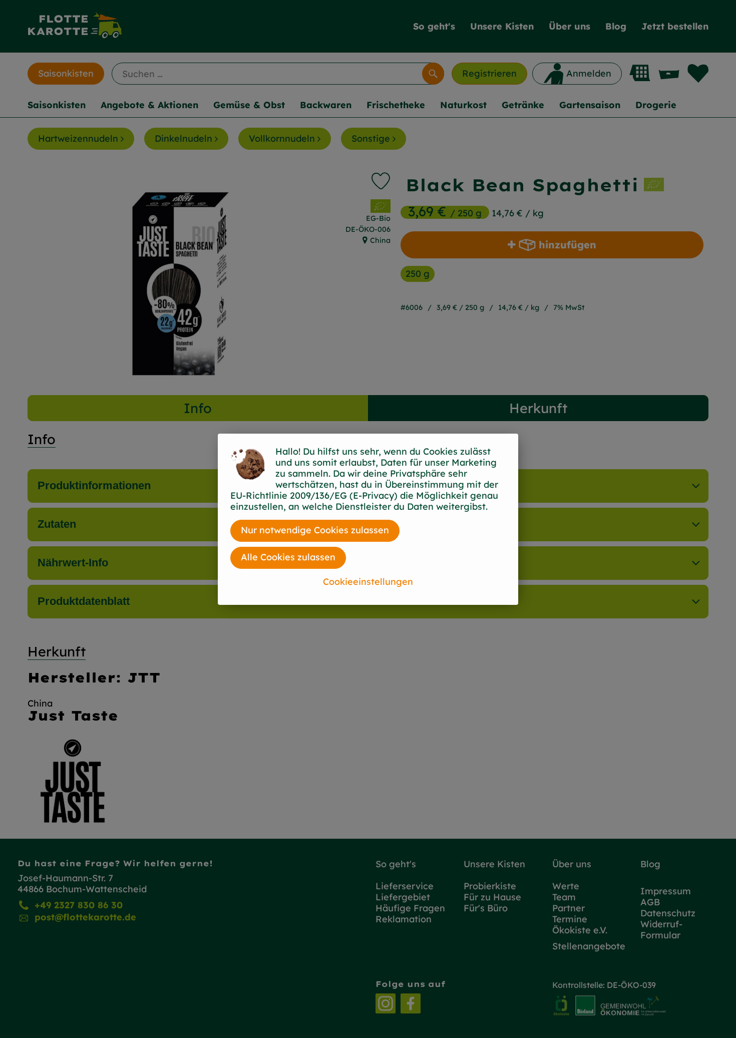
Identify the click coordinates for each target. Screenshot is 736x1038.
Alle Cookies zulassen (288, 557)
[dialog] (368, 519)
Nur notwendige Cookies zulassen (315, 530)
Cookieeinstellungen (368, 581)
